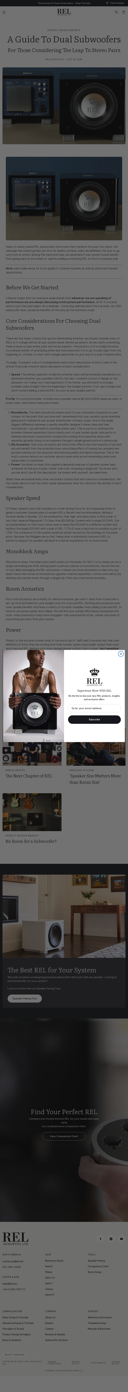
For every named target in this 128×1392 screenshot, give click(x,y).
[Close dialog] (121, 654)
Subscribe (94, 719)
